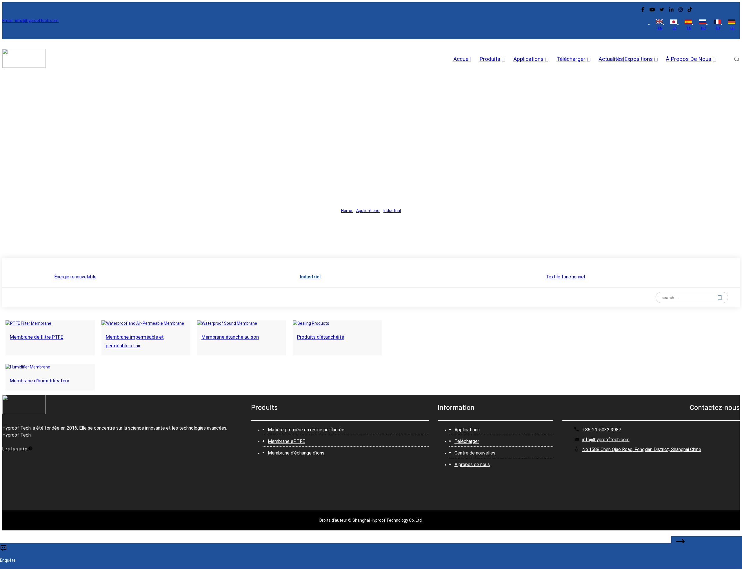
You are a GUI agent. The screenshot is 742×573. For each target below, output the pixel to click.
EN (660, 28)
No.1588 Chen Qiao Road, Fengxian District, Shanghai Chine (641, 449)
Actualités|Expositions (626, 59)
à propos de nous (688, 59)
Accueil (462, 59)
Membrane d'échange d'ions (296, 453)
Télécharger (570, 59)
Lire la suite (15, 449)
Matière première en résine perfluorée (306, 430)
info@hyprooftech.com (606, 439)
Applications (528, 59)
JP (674, 28)
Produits (489, 59)
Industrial (392, 210)
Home (347, 210)
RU (703, 28)
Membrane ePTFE (286, 441)
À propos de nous (472, 464)
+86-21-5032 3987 (601, 430)
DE (732, 28)
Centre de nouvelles (474, 453)
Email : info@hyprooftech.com (30, 20)
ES (689, 28)
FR (718, 28)
